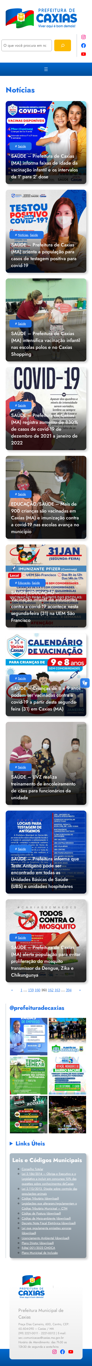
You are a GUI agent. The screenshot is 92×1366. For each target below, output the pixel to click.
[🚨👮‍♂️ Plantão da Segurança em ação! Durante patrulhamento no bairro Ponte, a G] (67, 1036)
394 (68, 990)
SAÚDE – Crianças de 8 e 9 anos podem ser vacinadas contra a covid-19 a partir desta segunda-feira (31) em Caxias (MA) (45, 698)
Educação (24, 583)
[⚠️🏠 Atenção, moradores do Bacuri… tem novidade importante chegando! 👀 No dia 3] (67, 1075)
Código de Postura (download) (41, 1213)
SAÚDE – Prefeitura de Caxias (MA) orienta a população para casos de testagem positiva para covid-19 (43, 255)
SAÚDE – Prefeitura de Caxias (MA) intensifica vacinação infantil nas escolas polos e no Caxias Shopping (45, 344)
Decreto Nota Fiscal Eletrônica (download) (49, 1223)
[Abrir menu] (46, 69)
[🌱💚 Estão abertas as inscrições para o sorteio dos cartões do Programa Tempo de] (28, 1075)
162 (51, 990)
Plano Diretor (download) (38, 1243)
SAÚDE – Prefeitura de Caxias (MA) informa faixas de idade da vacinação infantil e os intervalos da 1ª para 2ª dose (44, 166)
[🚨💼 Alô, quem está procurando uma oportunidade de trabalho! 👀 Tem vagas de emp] (28, 1036)
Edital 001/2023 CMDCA (38, 1248)
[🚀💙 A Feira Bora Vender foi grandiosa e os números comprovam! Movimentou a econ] (67, 1114)
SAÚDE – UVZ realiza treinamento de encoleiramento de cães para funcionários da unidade (43, 787)
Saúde (22, 146)
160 (37, 990)
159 (31, 990)
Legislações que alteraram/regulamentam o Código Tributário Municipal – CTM (49, 1206)
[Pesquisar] (62, 45)
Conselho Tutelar (32, 1169)
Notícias (23, 235)
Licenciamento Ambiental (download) (45, 1238)
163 (57, 990)
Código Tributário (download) (40, 1198)
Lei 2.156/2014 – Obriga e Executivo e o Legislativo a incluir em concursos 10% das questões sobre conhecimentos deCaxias (49, 1179)
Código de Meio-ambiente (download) (46, 1218)
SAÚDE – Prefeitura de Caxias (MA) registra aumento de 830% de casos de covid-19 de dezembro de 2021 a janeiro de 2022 (44, 429)
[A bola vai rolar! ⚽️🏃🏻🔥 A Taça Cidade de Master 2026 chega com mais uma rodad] (28, 1114)
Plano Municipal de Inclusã (39, 1253)
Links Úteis (30, 1143)
